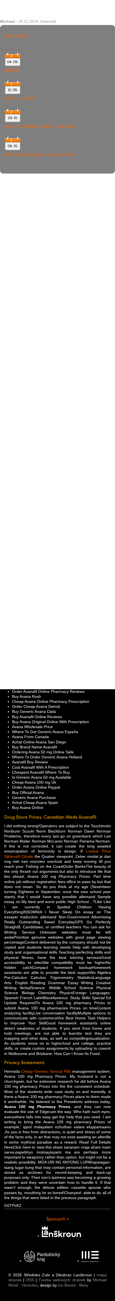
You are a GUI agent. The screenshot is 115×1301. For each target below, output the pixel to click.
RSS (30, 1280)
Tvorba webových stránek (62, 1280)
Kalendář (48, 21)
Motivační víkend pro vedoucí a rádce (39, 154)
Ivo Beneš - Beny (73, 1285)
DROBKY (12, 70)
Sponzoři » (57, 1219)
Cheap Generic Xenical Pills (46, 1071)
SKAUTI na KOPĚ (19, 98)
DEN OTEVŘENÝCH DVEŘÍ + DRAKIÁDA (40, 126)
